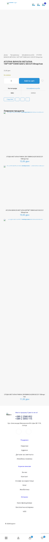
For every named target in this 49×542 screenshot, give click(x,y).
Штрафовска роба (28, 55)
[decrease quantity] (6, 80)
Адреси (24, 450)
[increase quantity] (16, 80)
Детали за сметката (24, 454)
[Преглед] (42, 124)
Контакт (24, 476)
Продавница (14, 55)
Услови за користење (24, 481)
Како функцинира (24, 503)
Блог (24, 485)
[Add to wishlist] (42, 121)
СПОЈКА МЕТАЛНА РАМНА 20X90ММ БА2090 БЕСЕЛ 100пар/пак (24, 395)
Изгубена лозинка (24, 459)
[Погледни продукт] (42, 117)
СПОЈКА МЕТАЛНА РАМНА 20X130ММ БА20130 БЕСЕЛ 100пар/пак (24, 158)
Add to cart (29, 81)
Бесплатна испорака (24, 507)
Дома (6, 55)
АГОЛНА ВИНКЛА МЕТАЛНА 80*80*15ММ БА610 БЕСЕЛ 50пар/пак (24, 211)
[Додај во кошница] (42, 114)
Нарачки (24, 446)
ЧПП (24, 511)
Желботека (24, 489)
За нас (24, 472)
